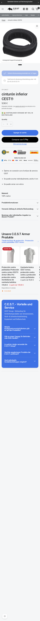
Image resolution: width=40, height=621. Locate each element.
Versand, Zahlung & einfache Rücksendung (17, 209)
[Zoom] (37, 26)
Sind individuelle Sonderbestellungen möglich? (15, 361)
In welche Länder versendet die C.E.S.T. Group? (15, 345)
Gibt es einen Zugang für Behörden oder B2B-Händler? (17, 337)
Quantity (4, 119)
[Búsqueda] (33, 9)
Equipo (33, 15)
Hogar (3, 20)
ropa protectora (17, 15)
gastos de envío (20, 106)
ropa (26, 15)
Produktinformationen (10, 203)
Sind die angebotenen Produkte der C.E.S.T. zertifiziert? (17, 353)
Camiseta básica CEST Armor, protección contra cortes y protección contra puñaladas (28, 272)
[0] (36, 9)
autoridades (5, 15)
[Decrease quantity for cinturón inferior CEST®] (3, 124)
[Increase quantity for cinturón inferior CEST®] (11, 124)
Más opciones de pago (20, 144)
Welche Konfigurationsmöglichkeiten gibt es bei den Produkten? (16, 328)
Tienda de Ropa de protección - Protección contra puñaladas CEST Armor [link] (17, 241)
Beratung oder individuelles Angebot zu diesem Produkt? (16, 216)
